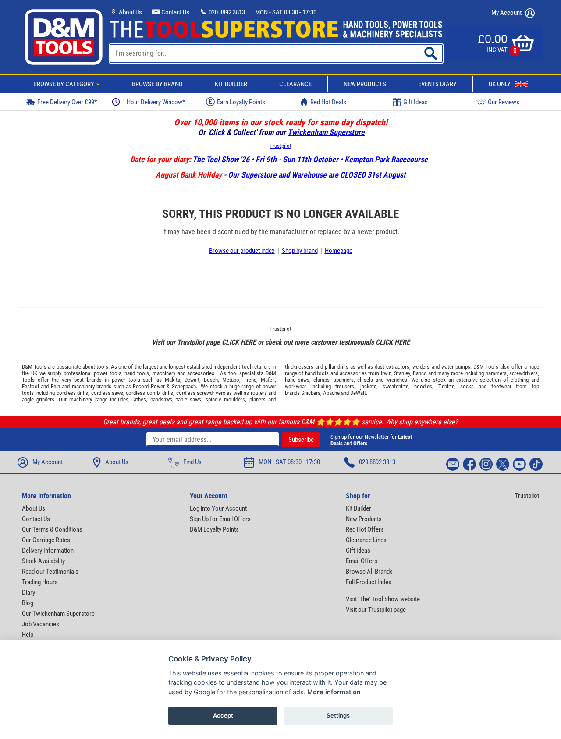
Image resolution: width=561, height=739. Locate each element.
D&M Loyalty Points (214, 529)
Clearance (295, 84)
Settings (338, 715)
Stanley (402, 373)
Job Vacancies (40, 624)
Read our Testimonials (50, 572)
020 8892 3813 (226, 12)
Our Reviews (503, 102)
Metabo (230, 380)
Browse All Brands (369, 572)
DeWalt (358, 393)
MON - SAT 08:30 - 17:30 (285, 12)
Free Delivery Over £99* (67, 102)
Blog (27, 603)
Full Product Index (368, 582)
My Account (507, 13)
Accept (223, 715)
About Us (129, 12)
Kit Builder (231, 84)
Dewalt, (193, 380)
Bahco (420, 373)
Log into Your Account (218, 508)
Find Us (192, 462)
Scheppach (184, 386)
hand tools (136, 373)
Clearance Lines (366, 540)
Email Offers (361, 561)
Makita (172, 380)
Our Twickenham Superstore (58, 614)
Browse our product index (242, 251)
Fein (55, 386)
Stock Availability (43, 561)
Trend (250, 380)
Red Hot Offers (365, 529)
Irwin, (387, 373)
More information (334, 692)
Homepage (338, 251)
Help (27, 635)
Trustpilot (280, 145)
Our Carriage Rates (46, 540)
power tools (107, 373)
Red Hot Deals (328, 102)
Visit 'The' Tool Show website (383, 599)
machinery (164, 373)
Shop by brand (300, 251)
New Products (365, 84)
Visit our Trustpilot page (376, 610)
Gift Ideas (415, 102)
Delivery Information (48, 550)
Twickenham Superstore (326, 132)
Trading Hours (40, 582)
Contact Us (174, 12)
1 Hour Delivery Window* (153, 102)
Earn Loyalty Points (241, 102)
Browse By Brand (157, 84)
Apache (331, 393)
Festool (30, 386)
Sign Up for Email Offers (220, 519)
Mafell (268, 380)
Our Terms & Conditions (52, 529)
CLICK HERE (239, 342)
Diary (28, 593)
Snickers (310, 393)
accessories (200, 373)
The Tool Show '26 (220, 159)
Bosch (211, 380)
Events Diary (437, 84)
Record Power (148, 386)
